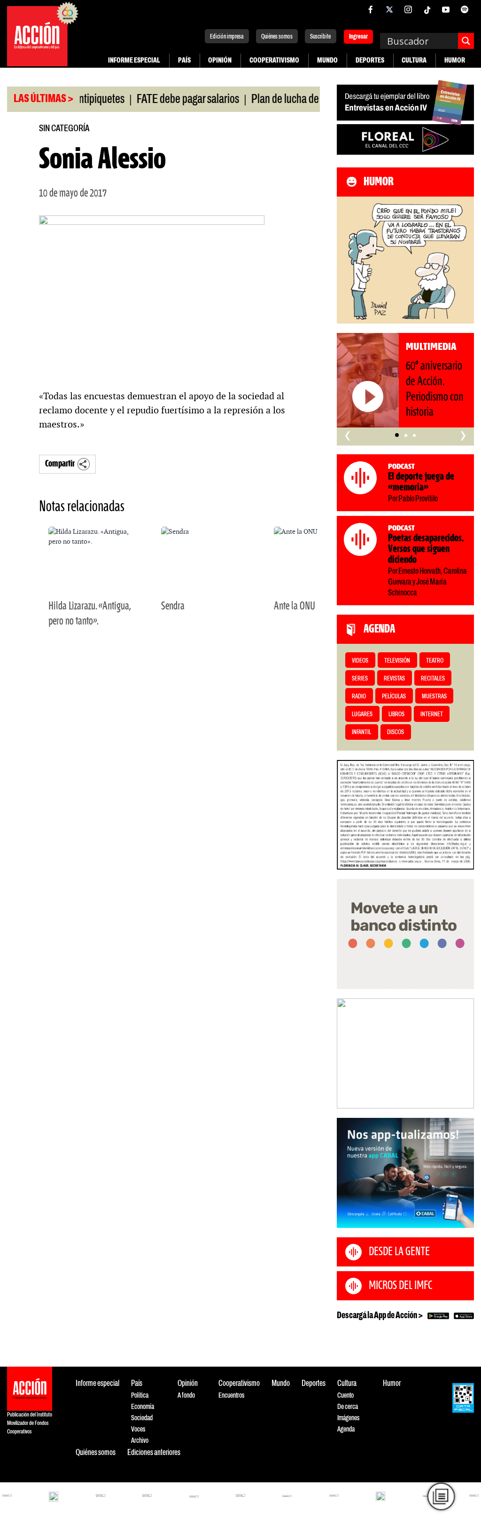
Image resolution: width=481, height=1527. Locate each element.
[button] (397, 435)
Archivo (139, 1440)
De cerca (347, 1406)
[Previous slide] (348, 1053)
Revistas (394, 679)
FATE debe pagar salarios (169, 100)
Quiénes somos (277, 37)
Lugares (362, 715)
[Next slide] (462, 1053)
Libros (396, 715)
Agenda (346, 1429)
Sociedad (142, 1418)
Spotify (464, 9)
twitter (389, 9)
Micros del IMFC (400, 1285)
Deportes (370, 60)
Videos (360, 661)
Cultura (414, 60)
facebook (370, 9)
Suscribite (320, 37)
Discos (395, 732)
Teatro (434, 661)
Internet (431, 715)
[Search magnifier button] (466, 41)
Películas (394, 697)
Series (360, 679)
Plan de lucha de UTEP (279, 100)
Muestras (434, 697)
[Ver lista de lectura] (441, 1496)
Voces (138, 1429)
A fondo (186, 1395)
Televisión (397, 661)
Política (139, 1395)
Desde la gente (399, 1251)
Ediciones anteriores (153, 1453)
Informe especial (134, 60)
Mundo (327, 60)
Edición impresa (227, 37)
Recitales (433, 679)
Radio (359, 697)
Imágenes (348, 1418)
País (184, 60)
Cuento (345, 1395)
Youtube (445, 9)
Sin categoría (64, 128)
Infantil (361, 732)
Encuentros (231, 1395)
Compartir (60, 464)
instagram (408, 9)
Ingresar (358, 37)
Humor (454, 60)
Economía (142, 1406)
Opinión (220, 60)
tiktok (427, 9)
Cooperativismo (274, 60)
